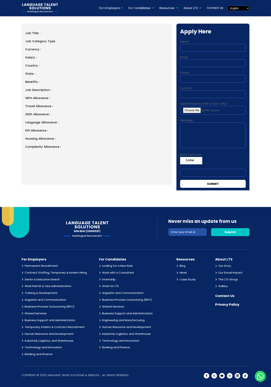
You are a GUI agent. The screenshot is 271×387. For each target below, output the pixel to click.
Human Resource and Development (49, 334)
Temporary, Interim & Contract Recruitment (55, 327)
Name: (184, 42)
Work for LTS (110, 286)
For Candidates (139, 8)
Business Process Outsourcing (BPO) (49, 306)
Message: (186, 120)
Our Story (224, 266)
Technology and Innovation (43, 347)
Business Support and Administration (50, 320)
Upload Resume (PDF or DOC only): (203, 104)
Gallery (223, 286)
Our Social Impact (230, 272)
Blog (182, 266)
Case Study (188, 279)
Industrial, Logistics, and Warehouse (49, 341)
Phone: (184, 73)
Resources (167, 8)
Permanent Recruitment (41, 266)
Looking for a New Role (117, 266)
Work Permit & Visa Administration (48, 286)
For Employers (109, 8)
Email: (184, 57)
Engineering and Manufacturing (123, 320)
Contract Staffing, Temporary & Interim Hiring (56, 272)
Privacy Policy (227, 304)
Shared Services (36, 313)
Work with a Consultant (118, 272)
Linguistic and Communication (45, 300)
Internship (109, 279)
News (183, 272)
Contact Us (215, 8)
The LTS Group (228, 279)
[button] (260, 376)
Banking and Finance (39, 354)
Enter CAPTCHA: (191, 155)
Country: (186, 88)
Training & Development (41, 293)
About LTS (191, 8)
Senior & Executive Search (42, 279)
